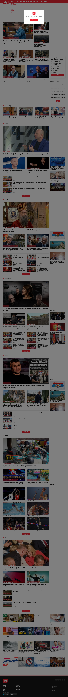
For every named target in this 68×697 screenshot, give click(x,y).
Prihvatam (34, 19)
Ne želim (29, 21)
